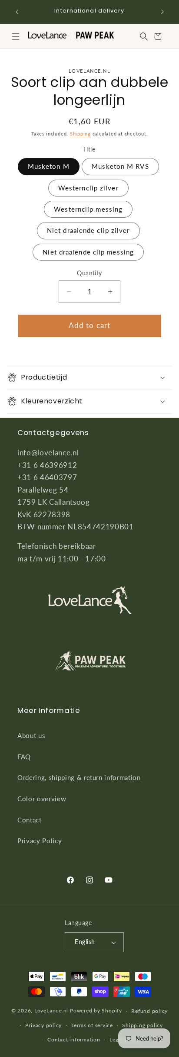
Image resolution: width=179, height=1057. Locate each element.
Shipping (80, 133)
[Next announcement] (162, 11)
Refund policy (149, 1011)
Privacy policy (43, 1025)
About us (31, 735)
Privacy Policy (39, 840)
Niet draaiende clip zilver (88, 230)
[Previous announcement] (17, 11)
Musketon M (49, 166)
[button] (16, 36)
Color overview (41, 798)
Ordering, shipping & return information (79, 777)
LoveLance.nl (51, 1011)
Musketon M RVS (120, 166)
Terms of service (92, 1025)
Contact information (73, 1039)
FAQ (24, 757)
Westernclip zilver (88, 188)
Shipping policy (142, 1025)
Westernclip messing (88, 209)
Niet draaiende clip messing (88, 252)
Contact (29, 820)
